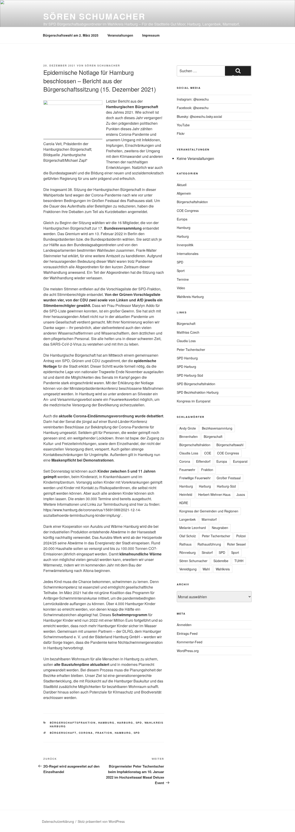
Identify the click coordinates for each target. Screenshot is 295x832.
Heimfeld (185, 494)
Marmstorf (209, 519)
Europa (182, 219)
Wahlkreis (223, 569)
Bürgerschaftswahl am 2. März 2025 (70, 35)
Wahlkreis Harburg (190, 296)
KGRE (183, 502)
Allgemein (184, 193)
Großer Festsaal (229, 478)
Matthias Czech (188, 332)
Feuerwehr (187, 469)
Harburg (125, 722)
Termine (183, 279)
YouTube (183, 125)
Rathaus (185, 544)
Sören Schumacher (94, 16)
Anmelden (184, 624)
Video (181, 288)
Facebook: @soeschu (193, 107)
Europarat (240, 461)
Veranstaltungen (120, 35)
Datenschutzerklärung (58, 821)
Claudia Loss (186, 340)
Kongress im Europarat (193, 401)
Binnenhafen (188, 436)
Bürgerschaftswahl (229, 444)
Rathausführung (209, 544)
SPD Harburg (186, 366)
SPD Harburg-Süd (190, 375)
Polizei (241, 536)
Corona (86, 732)
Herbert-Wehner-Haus (214, 494)
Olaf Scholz (187, 536)
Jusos (240, 494)
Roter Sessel (236, 544)
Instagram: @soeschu (193, 99)
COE (207, 453)
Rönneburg (187, 552)
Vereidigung (188, 569)
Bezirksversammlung (217, 428)
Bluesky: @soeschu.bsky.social (199, 116)
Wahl (206, 569)
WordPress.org (188, 650)
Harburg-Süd (226, 486)
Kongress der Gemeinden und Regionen (208, 511)
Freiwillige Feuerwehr (195, 478)
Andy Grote (187, 428)
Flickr (181, 133)
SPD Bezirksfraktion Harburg (197, 392)
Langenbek (187, 519)
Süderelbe (220, 560)
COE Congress (188, 210)
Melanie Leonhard (192, 527)
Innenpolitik (185, 245)
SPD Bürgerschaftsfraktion (196, 383)
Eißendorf (203, 461)
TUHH (238, 560)
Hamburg (106, 722)
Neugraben (220, 527)
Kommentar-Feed (189, 642)
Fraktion (103, 732)
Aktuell (181, 184)
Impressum (150, 35)
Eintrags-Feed (187, 633)
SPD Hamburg (187, 358)
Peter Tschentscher (191, 349)
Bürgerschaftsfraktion (73, 722)
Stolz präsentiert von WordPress (101, 821)
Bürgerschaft (63, 732)
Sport (181, 270)
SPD (139, 722)
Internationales (187, 253)
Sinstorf (207, 552)
